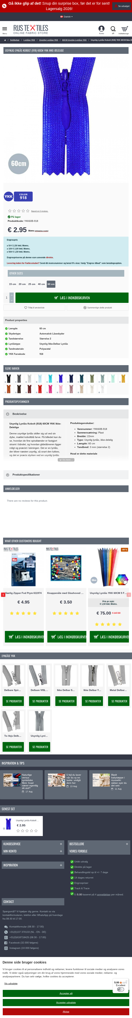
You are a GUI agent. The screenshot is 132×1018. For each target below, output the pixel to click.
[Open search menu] (113, 29)
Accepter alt (66, 993)
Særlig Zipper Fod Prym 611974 (23, 593)
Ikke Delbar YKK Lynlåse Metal (92, 690)
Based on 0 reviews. (39, 211)
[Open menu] (4, 29)
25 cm (31, 284)
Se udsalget (123, 6)
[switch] (120, 989)
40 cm (41, 284)
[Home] (5, 40)
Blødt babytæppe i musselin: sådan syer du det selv (119, 780)
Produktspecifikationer (26, 474)
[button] (34, 308)
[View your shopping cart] (124, 29)
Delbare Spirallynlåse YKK (13, 690)
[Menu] (126, 980)
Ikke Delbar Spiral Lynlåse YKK (66, 690)
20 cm (22, 284)
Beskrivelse (19, 413)
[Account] (101, 29)
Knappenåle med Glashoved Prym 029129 (66, 593)
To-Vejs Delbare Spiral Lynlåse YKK (13, 736)
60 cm (51, 284)
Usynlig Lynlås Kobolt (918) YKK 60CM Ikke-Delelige (27, 820)
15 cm (12, 284)
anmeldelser (104, 894)
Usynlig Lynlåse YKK (48, 40)
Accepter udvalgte (66, 1002)
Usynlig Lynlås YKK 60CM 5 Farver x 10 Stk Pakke (108, 593)
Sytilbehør (14, 40)
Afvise (66, 1011)
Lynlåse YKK (29, 40)
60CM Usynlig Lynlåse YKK (74, 40)
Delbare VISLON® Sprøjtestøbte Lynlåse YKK (40, 690)
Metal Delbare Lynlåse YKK (119, 690)
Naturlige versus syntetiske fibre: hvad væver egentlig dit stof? (30, 781)
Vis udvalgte (11, 983)
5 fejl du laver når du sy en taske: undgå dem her (74, 779)
